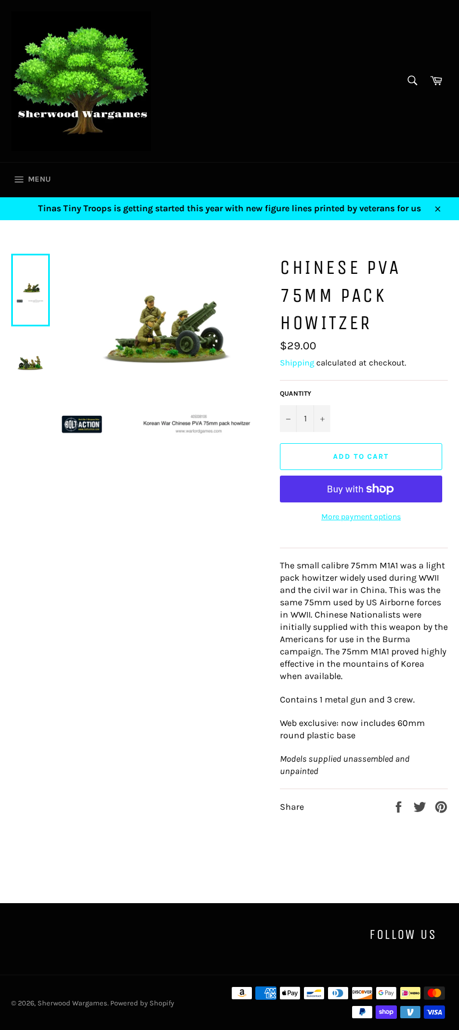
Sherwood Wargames (72, 1003)
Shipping (297, 363)
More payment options (361, 516)
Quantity (295, 393)
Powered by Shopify (142, 1003)
